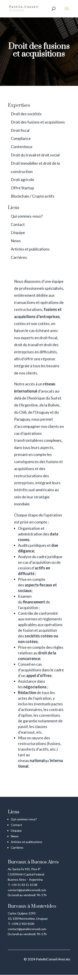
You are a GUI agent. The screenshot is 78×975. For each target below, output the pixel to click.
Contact (18, 224)
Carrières (19, 257)
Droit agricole (22, 179)
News (16, 240)
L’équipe (18, 232)
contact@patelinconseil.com (27, 890)
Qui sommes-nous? (27, 216)
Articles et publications (30, 249)
